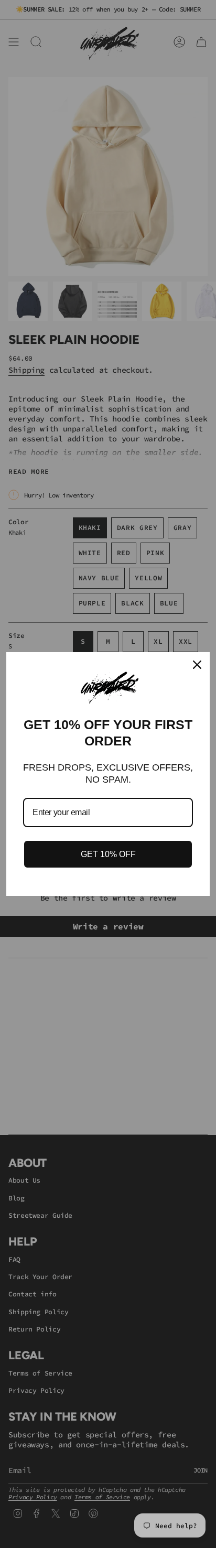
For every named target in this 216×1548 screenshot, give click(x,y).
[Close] (197, 664)
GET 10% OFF (108, 854)
